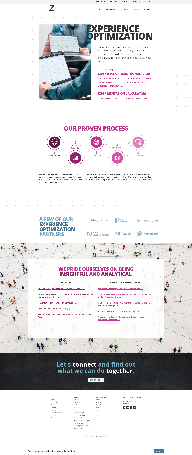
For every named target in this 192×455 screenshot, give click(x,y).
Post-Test (136, 98)
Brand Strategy (78, 407)
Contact (147, 10)
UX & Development (80, 415)
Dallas (98, 407)
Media (75, 410)
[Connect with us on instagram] (127, 407)
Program (108, 79)
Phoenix (98, 405)
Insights (125, 2)
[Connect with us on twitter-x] (131, 407)
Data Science (78, 402)
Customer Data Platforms (82, 420)
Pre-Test (107, 98)
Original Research (56, 413)
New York (99, 402)
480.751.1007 (128, 403)
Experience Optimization (81, 428)
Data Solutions (78, 423)
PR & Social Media (79, 418)
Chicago (98, 400)
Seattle (98, 410)
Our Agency (54, 405)
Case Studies (110, 10)
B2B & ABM (77, 400)
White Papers (101, 2)
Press (52, 418)
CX (135, 82)
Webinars (114, 2)
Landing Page (110, 86)
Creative (76, 405)
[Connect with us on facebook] (124, 407)
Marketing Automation (81, 426)
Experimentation (138, 79)
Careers (147, 2)
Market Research (79, 413)
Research (136, 2)
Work (98, 10)
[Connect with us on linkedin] (135, 407)
